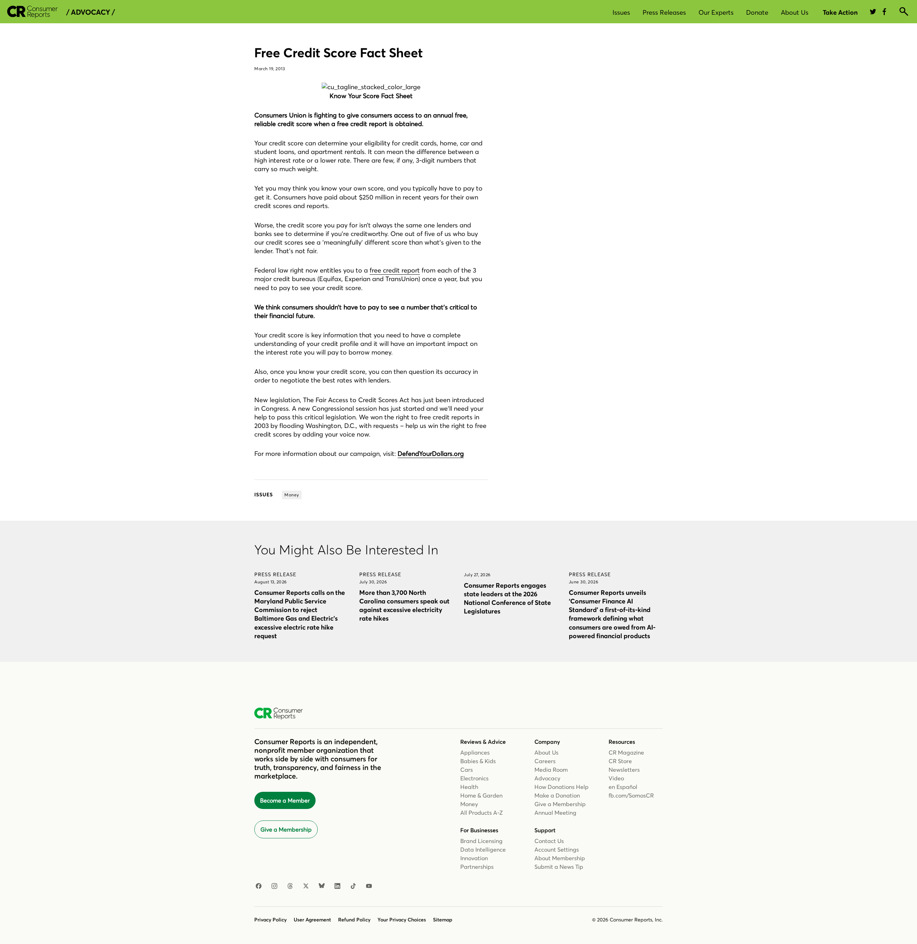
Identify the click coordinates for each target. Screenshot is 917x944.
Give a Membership (286, 829)
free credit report (395, 270)
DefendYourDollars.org (431, 453)
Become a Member (285, 800)
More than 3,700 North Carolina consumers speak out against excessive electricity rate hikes (404, 605)
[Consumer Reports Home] (282, 714)
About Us (794, 12)
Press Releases (664, 12)
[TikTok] (353, 886)
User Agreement (312, 919)
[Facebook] (258, 886)
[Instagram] (274, 886)
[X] (306, 886)
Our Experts (716, 12)
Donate (757, 12)
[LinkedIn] (337, 886)
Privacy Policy (270, 919)
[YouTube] (369, 886)
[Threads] (290, 886)
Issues (621, 12)
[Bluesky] (321, 886)
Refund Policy (354, 919)
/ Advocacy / (90, 12)
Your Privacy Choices (402, 919)
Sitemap (442, 919)
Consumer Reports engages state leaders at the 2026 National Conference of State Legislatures (507, 598)
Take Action (840, 12)
